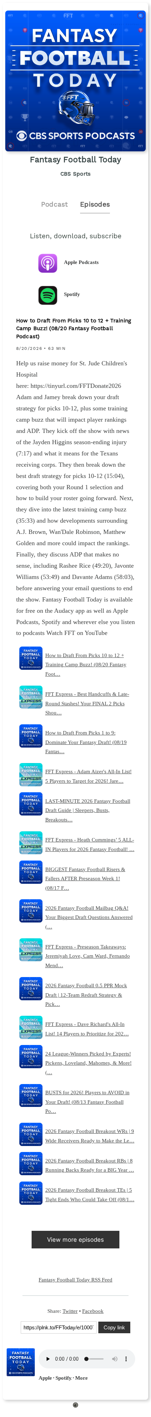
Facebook (93, 1311)
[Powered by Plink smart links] (75, 1406)
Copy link (114, 1327)
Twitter (70, 1311)
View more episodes (75, 1239)
